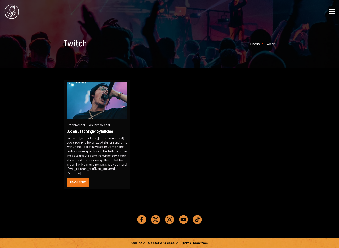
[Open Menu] (332, 11)
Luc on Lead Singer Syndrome (90, 131)
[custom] (141, 219)
